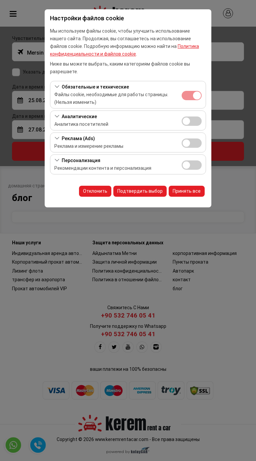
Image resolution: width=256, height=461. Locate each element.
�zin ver (192, 121)
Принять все (187, 191)
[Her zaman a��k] (192, 94)
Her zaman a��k (192, 95)
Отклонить (95, 191)
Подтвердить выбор (140, 191)
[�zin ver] (192, 120)
